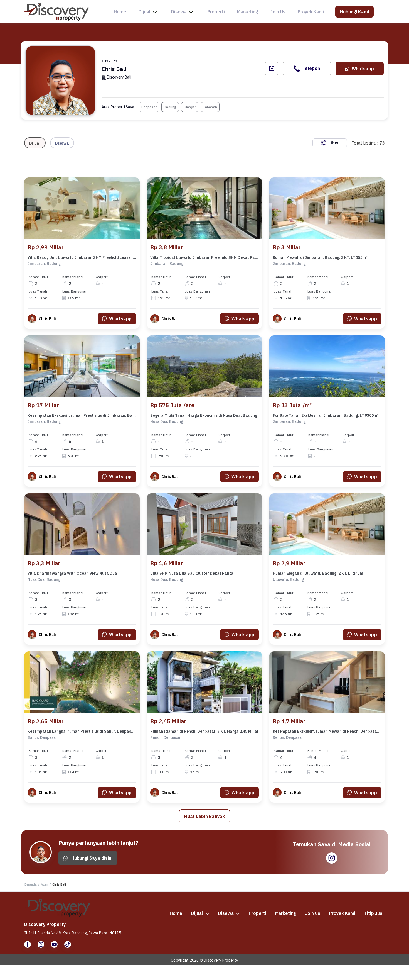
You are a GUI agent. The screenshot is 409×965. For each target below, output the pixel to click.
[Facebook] (27, 944)
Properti (216, 11)
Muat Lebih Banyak (204, 816)
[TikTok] (67, 944)
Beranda (30, 884)
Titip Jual (374, 913)
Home (120, 11)
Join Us (277, 11)
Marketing (247, 11)
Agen (44, 884)
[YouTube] (54, 944)
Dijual (145, 11)
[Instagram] (41, 944)
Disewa (179, 11)
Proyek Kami (311, 11)
